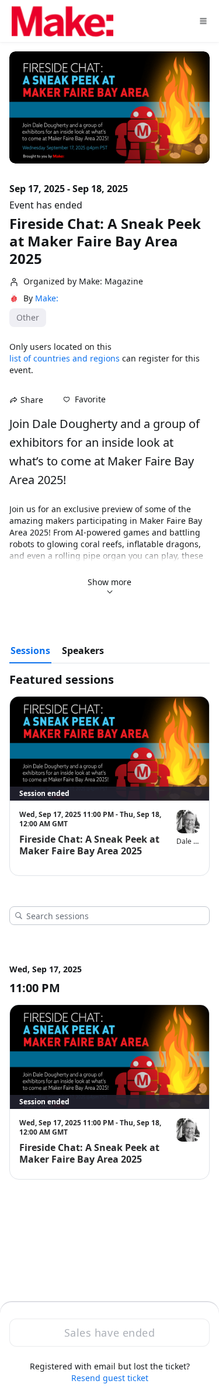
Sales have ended (109, 1333)
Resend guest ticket (109, 1377)
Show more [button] (109, 581)
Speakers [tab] (83, 650)
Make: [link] (46, 298)
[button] (84, 399)
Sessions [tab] (30, 650)
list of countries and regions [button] (64, 358)
